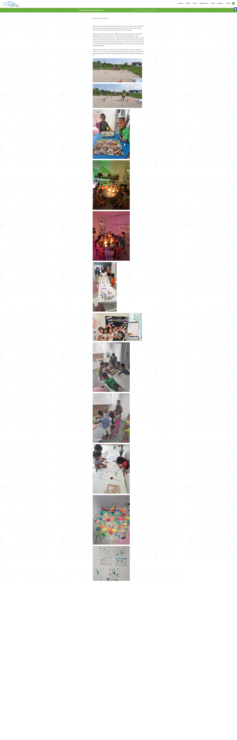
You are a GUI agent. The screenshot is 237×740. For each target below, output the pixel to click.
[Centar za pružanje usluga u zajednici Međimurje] (134, 10)
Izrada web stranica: (149, 738)
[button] (235, 9)
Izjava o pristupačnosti (118, 731)
